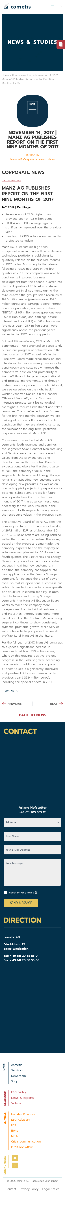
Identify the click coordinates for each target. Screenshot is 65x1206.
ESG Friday (18, 1092)
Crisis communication (26, 1141)
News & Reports (22, 1098)
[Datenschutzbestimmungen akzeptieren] (36, 892)
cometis (16, 1065)
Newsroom (18, 1076)
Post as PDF (12, 691)
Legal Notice (51, 1189)
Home (5, 75)
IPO (13, 1125)
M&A (14, 1136)
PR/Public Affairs (22, 1147)
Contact (10, 1189)
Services (17, 1070)
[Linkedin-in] (15, 1165)
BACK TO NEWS (32, 715)
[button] (52, 6)
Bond (14, 1130)
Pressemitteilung (22, 75)
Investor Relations (23, 1114)
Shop (14, 1081)
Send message (21, 902)
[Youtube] (15, 1158)
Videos (16, 1103)
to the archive (11, 180)
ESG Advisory (20, 1120)
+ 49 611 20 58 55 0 (24, 956)
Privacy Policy (29, 1189)
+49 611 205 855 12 (33, 812)
